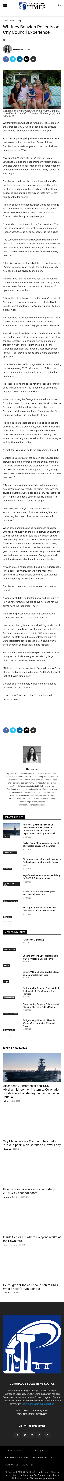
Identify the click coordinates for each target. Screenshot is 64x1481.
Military (6, 836)
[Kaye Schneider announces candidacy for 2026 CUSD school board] (11, 880)
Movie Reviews (9, 949)
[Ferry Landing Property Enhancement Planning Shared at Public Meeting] (11, 1009)
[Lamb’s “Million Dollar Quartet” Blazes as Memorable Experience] (11, 977)
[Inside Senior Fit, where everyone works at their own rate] (11, 896)
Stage (6, 982)
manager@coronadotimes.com (32, 1413)
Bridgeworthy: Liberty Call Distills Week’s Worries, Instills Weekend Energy (39, 1023)
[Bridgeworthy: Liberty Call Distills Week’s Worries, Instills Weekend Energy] (11, 1025)
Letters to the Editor (9, 884)
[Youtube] (47, 1435)
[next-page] (9, 923)
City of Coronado (9, 21)
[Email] (26, 59)
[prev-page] (5, 923)
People (20, 21)
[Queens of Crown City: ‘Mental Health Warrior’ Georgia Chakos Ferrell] (11, 961)
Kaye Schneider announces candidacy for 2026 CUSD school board (31, 1191)
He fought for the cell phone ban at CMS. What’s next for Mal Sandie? (30, 1287)
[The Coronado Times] (32, 6)
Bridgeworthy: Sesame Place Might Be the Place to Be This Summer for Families (41, 991)
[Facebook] (6, 59)
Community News (10, 901)
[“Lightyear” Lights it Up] (11, 944)
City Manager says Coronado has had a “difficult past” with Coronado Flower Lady (42, 862)
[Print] (33, 59)
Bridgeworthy (9, 998)
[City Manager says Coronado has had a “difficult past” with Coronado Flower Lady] (11, 864)
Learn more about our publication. (38, 1403)
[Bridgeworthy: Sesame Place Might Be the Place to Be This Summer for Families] (11, 993)
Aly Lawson (18, 49)
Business (7, 869)
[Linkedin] (20, 59)
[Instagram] (25, 1435)
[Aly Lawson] (8, 49)
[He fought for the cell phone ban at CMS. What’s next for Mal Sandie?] (11, 912)
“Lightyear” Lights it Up (34, 940)
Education (7, 917)
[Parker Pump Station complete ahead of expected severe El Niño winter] (11, 848)
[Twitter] (13, 59)
